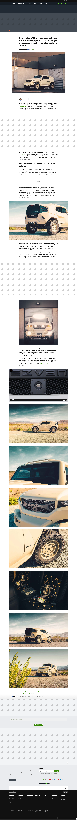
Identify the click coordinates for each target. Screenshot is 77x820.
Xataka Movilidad (32, 772)
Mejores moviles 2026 (20, 762)
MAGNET (41, 3)
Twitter (67, 3)
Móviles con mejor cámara (45, 762)
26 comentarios (23, 49)
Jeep (35, 696)
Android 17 (34, 762)
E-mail (33, 49)
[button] (25, 99)
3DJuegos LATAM (21, 810)
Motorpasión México (46, 811)
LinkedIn (60, 779)
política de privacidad (53, 773)
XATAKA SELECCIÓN (21, 3)
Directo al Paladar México (38, 811)
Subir (65, 792)
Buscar (66, 788)
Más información (46, 818)
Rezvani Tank (22, 154)
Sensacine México (30, 810)
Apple (10, 774)
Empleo (21, 776)
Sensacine (28, 797)
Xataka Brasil (11, 811)
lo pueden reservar (44, 363)
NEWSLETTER (47, 3)
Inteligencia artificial (33, 774)
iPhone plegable (28, 762)
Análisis (21, 770)
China (18, 30)
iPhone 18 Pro (54, 762)
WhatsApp (58, 3)
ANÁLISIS (14, 3)
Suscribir (57, 771)
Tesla (33, 30)
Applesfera (11, 800)
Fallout (26, 30)
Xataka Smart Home (11, 802)
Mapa (50, 30)
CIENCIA (29, 3)
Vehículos (25, 696)
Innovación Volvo (40, 13)
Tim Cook (22, 30)
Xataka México (11, 810)
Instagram (63, 3)
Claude (38, 762)
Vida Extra (19, 798)
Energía (21, 772)
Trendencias (54, 797)
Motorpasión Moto (47, 798)
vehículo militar (23, 106)
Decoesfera (54, 798)
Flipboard (31, 49)
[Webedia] (65, 0)
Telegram (61, 3)
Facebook (28, 49)
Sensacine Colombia (28, 812)
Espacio (31, 770)
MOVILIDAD (35, 3)
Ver (39, 724)
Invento (36, 30)
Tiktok (59, 3)
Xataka (10, 797)
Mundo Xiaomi (11, 803)
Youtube (65, 3)
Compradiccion (54, 800)
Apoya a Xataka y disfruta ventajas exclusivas (56, 783)
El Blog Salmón (63, 797)
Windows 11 (32, 776)
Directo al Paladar (38, 797)
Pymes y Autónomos (63, 799)
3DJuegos (19, 797)
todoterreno (30, 696)
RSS (56, 779)
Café (44, 30)
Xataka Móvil (11, 798)
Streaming (11, 770)
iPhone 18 (40, 30)
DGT (29, 30)
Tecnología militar (41, 696)
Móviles (10, 772)
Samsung (21, 774)
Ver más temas (12, 780)
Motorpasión (46, 797)
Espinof (28, 798)
